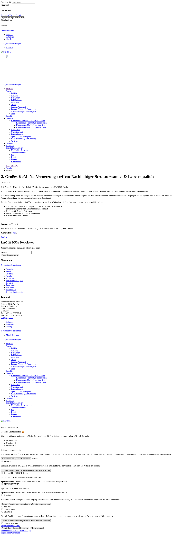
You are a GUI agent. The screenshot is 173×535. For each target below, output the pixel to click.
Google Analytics (11, 523)
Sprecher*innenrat (18, 107)
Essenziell (10, 441)
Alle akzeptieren (8, 459)
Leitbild (14, 93)
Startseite (9, 89)
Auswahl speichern (23, 459)
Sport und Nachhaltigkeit (21, 136)
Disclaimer (10, 287)
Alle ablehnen (7, 528)
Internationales (17, 134)
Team (13, 105)
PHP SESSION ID (11, 484)
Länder (14, 159)
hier (14, 233)
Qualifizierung (17, 132)
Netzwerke (15, 130)
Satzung (14, 95)
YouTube (7, 507)
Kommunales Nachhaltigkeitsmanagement (28, 120)
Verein (8, 91)
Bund (13, 157)
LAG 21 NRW (12, 166)
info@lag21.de (7, 318)
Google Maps (9, 509)
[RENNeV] (6, 52)
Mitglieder (15, 102)
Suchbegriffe (6, 2)
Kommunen (16, 161)
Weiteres (14, 141)
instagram (10, 37)
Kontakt (9, 48)
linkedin (9, 35)
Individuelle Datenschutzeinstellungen (16, 530)
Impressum (10, 285)
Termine (9, 143)
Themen (9, 118)
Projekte (9, 116)
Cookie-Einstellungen (14, 292)
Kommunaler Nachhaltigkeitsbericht (30, 125)
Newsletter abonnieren (10, 255)
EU (12, 155)
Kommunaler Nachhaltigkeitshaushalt (31, 127)
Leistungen (15, 98)
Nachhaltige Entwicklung (21, 150)
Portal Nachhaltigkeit (14, 148)
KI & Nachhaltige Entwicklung (23, 139)
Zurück (4, 237)
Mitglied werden (7, 30)
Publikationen (16, 100)
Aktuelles (10, 145)
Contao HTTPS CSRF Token (16, 473)
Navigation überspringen (11, 43)
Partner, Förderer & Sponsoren (23, 109)
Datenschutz (11, 290)
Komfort (9, 443)
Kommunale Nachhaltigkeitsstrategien (31, 123)
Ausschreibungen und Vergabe (23, 111)
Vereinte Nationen (18, 152)
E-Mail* (4, 252)
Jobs (13, 114)
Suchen (5, 5)
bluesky (9, 39)
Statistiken (10, 446)
